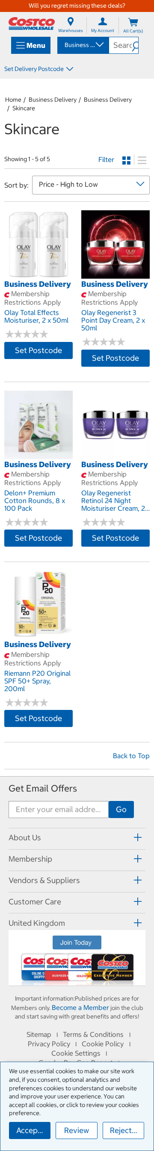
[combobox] (82, 45)
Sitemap (39, 1034)
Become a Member (80, 1007)
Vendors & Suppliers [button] (44, 880)
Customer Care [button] (35, 902)
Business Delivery (53, 99)
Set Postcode (38, 350)
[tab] (77, 837)
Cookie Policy (103, 1043)
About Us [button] (25, 837)
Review (76, 1130)
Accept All (33, 1130)
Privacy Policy (49, 1043)
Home (13, 99)
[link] (38, 274)
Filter (106, 159)
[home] (32, 23)
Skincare (23, 108)
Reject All (126, 1130)
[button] (135, 45)
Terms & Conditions (93, 1034)
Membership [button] (30, 859)
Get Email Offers (43, 788)
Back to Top (131, 755)
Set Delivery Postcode (34, 69)
